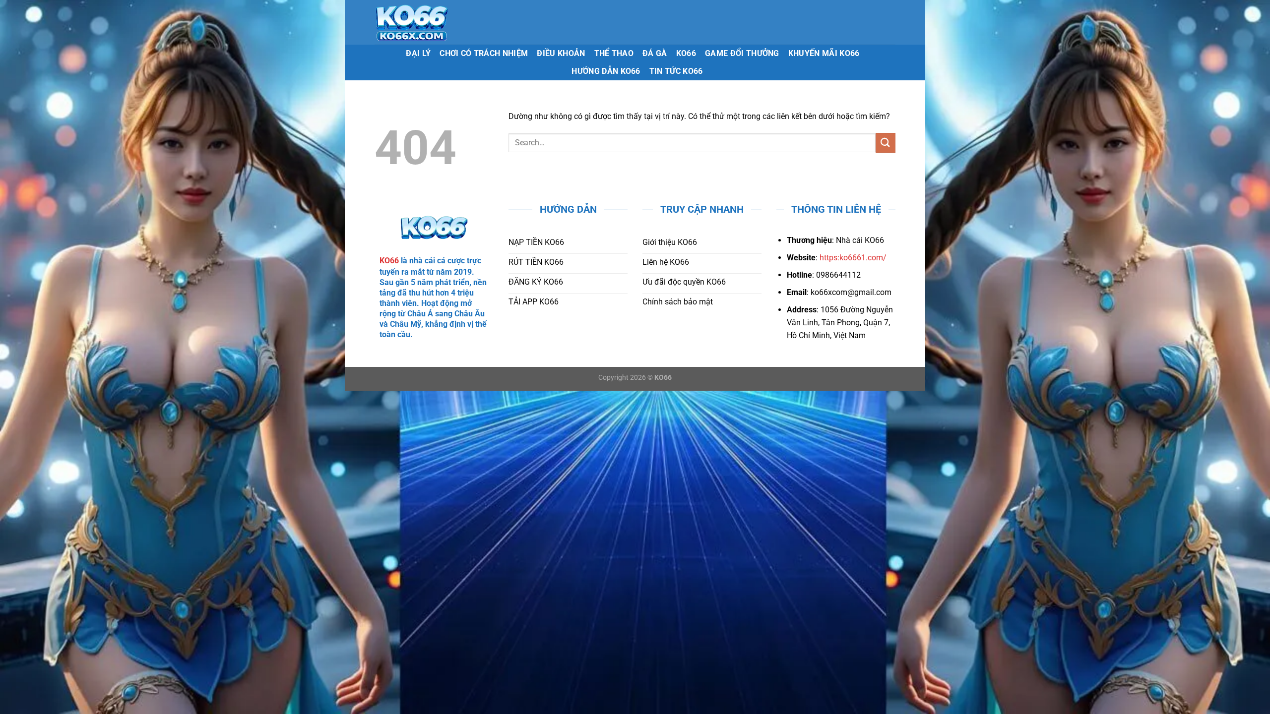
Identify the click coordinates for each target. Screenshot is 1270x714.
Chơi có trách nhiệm (484, 53)
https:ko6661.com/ (853, 257)
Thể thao (614, 53)
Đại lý (418, 53)
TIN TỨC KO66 (676, 71)
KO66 (686, 53)
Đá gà (654, 53)
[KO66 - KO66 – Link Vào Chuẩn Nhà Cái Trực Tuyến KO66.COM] (442, 22)
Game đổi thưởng (742, 53)
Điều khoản (561, 53)
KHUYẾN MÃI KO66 (824, 53)
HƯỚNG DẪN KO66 (606, 71)
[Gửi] (885, 142)
